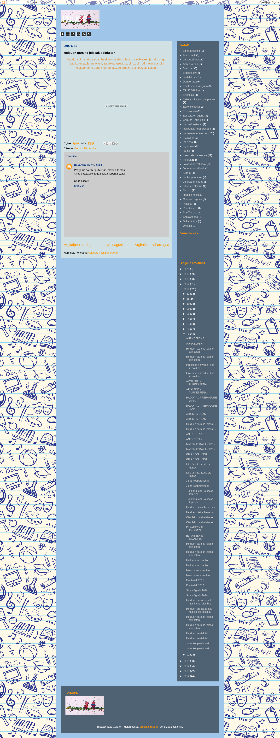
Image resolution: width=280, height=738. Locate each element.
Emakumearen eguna (195, 86)
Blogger (154, 726)
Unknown (80, 165)
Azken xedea (190, 64)
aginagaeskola (191, 50)
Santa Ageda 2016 (197, 590)
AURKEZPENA (195, 338)
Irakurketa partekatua (195, 155)
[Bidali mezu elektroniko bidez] (104, 143)
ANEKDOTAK (194, 434)
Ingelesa (188, 142)
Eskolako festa (191, 106)
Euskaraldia (190, 111)
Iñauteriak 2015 (195, 580)
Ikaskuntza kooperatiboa (197, 128)
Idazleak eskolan (192, 124)
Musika (187, 190)
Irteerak (187, 159)
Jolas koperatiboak (194, 168)
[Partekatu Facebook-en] (113, 143)
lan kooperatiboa (192, 177)
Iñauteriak (188, 137)
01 (188, 654)
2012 (187, 676)
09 (188, 308)
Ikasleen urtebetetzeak (196, 133)
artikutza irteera (192, 59)
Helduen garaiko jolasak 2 (201, 424)
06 (188, 313)
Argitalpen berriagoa (79, 245)
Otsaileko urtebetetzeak (199, 517)
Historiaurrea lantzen (198, 560)
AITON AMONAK (196, 414)
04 (188, 324)
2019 (187, 274)
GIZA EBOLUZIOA (197, 454)
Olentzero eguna (192, 199)
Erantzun (79, 185)
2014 (187, 666)
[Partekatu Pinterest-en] (116, 143)
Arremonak (189, 55)
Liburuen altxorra (192, 186)
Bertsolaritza (190, 72)
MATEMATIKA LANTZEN (201, 444)
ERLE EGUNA (191, 90)
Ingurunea (189, 146)
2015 (187, 661)
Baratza (187, 68)
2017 (187, 284)
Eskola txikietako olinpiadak (199, 99)
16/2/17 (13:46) (95, 165)
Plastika (187, 203)
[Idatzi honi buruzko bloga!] (107, 143)
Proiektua (188, 208)
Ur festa (187, 225)
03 (188, 329)
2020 (187, 269)
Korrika (187, 172)
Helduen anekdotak (197, 633)
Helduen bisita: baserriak (200, 507)
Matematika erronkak (198, 570)
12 (188, 293)
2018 (187, 279)
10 (188, 303)
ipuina (186, 150)
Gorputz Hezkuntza (85, 148)
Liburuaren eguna (193, 181)
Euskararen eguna (193, 115)
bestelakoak (190, 77)
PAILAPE (75, 19)
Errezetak (188, 95)
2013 (187, 671)
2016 (187, 289)
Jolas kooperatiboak (194, 164)
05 (188, 319)
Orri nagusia (115, 245)
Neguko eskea (191, 194)
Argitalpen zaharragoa (152, 245)
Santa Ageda (190, 217)
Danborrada (190, 81)
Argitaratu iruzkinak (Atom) (102, 252)
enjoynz (144, 726)
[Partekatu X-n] (110, 143)
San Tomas (189, 212)
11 (188, 298)
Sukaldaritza (190, 221)
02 (188, 334)
